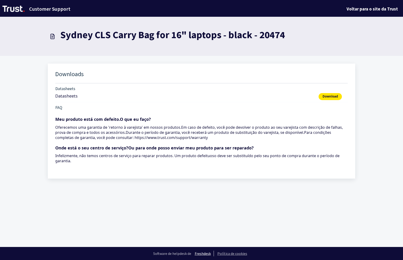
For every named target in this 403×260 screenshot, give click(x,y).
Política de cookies (232, 253)
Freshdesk (203, 253)
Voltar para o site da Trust (372, 9)
